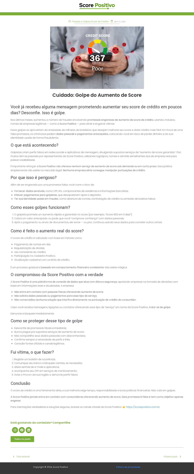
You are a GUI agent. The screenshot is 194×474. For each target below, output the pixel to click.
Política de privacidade (128, 467)
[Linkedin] (29, 430)
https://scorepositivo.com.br (143, 407)
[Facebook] (22, 430)
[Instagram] (15, 430)
